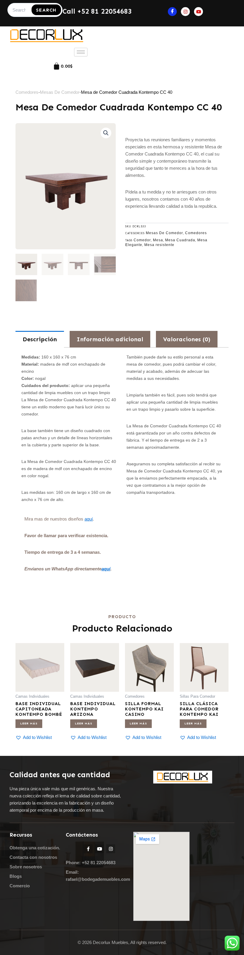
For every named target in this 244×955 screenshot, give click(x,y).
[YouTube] (198, 11)
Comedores (26, 92)
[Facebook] (172, 11)
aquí (89, 518)
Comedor (142, 240)
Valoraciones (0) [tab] (186, 339)
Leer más (28, 723)
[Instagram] (185, 11)
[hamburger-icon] (80, 52)
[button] (106, 133)
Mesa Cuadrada (180, 240)
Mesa (158, 240)
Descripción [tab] (40, 339)
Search (46, 10)
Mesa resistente (159, 245)
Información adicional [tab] (110, 339)
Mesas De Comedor (59, 92)
